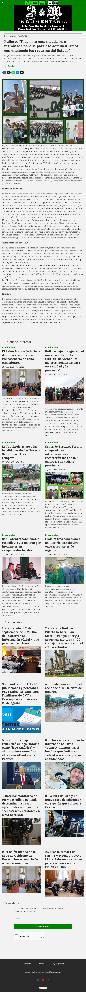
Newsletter (13, 903)
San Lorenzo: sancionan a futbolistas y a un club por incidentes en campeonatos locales (21, 544)
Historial (42, 963)
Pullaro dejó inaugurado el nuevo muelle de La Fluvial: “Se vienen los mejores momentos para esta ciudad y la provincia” (64, 360)
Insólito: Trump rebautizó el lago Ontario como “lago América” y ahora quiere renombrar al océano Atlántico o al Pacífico (20, 749)
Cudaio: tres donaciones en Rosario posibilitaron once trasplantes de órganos (62, 544)
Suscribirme (43, 926)
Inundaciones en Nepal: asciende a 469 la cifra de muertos (64, 688)
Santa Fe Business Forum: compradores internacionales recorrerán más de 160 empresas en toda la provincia (63, 456)
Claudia (11, 66)
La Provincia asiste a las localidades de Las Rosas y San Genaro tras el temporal (21, 452)
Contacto (26, 963)
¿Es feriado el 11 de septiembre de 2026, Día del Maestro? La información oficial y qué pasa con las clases (20, 635)
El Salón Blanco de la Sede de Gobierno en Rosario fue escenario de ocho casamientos (21, 357)
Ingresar (59, 963)
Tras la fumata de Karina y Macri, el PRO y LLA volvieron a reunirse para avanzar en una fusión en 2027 (63, 859)
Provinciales (10, 36)
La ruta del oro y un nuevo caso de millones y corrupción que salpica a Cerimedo (63, 801)
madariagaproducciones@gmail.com (43, 972)
